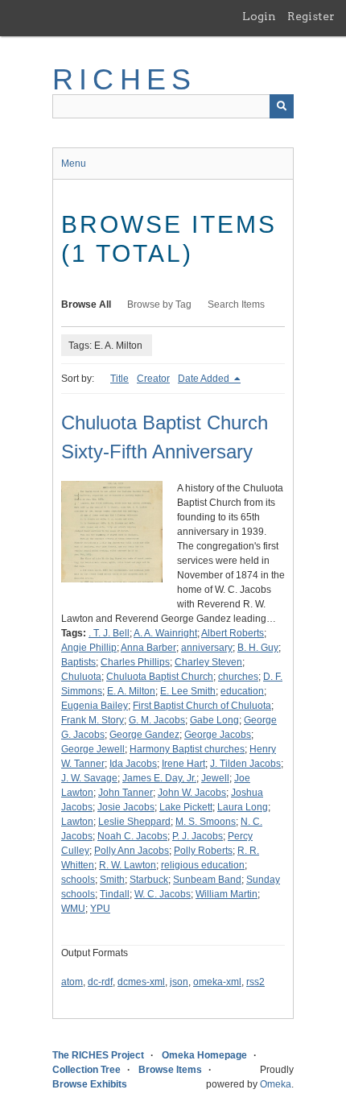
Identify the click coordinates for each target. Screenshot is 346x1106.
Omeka (275, 1084)
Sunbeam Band (207, 879)
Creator (153, 378)
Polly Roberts (203, 850)
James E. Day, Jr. (159, 778)
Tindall (115, 894)
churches (238, 676)
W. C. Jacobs (162, 894)
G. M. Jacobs (157, 720)
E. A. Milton (131, 691)
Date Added (205, 378)
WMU (73, 908)
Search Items (236, 304)
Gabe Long (214, 720)
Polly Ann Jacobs (131, 850)
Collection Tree (86, 1069)
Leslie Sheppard (134, 821)
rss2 (255, 982)
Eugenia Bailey (94, 705)
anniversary (207, 647)
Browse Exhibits (89, 1084)
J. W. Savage (89, 778)
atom (72, 982)
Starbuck (149, 879)
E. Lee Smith (188, 691)
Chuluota (81, 676)
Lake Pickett (185, 807)
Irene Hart (183, 763)
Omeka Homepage (204, 1055)
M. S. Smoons (205, 821)
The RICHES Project (98, 1055)
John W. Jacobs (192, 792)
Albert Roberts (232, 633)
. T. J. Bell (109, 633)
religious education (203, 865)
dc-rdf (100, 982)
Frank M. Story (92, 720)
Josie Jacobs (125, 807)
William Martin (226, 894)
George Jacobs (217, 734)
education (242, 691)
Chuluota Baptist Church (159, 676)
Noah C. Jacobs (132, 836)
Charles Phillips (135, 662)
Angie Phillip (89, 647)
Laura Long (242, 807)
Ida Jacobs (133, 763)
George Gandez (144, 734)
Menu (73, 163)
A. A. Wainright (165, 633)
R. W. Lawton (127, 865)
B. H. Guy (257, 647)
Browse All (86, 304)
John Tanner (125, 792)
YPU (100, 908)
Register (311, 16)
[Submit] (282, 106)
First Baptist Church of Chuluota (202, 705)
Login (259, 16)
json (179, 982)
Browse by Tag (159, 304)
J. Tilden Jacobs (245, 763)
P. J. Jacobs (197, 836)
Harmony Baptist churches (187, 749)
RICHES (124, 79)
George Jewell (93, 749)
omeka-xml (217, 982)
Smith (112, 879)
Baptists (78, 662)
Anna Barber (148, 647)
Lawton (77, 821)
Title (119, 378)
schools (78, 879)
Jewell (215, 778)
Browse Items (170, 1069)
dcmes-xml (141, 982)
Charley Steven (208, 662)
